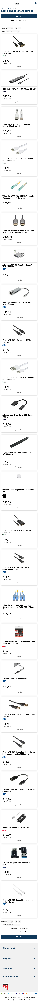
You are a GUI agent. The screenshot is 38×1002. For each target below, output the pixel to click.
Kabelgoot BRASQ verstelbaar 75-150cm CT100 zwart (19, 453)
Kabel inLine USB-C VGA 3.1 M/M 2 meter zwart (16, 531)
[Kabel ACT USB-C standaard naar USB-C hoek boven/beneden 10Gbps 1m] (19, 742)
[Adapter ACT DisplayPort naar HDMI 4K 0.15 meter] (19, 779)
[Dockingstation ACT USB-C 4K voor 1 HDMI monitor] (19, 292)
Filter (20, 16)
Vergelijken (20, 66)
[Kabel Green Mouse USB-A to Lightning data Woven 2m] (19, 367)
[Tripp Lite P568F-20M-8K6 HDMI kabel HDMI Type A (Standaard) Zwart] (19, 220)
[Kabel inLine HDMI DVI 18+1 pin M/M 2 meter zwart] (19, 41)
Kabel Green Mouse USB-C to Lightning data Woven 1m (18, 160)
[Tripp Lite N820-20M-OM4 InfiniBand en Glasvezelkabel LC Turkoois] (19, 186)
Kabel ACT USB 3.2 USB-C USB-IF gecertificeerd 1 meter (16, 569)
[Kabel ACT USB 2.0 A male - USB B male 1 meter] (19, 330)
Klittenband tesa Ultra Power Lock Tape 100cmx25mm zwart (18, 642)
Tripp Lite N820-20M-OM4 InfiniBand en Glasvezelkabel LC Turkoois (18, 197)
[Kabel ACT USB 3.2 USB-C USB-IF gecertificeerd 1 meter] (19, 557)
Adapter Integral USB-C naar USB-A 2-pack (18, 864)
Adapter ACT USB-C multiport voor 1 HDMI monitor (17, 266)
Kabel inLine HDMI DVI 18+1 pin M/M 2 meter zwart (18, 52)
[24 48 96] (10, 28)
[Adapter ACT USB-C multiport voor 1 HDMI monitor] (19, 254)
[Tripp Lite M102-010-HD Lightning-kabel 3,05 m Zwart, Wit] (19, 114)
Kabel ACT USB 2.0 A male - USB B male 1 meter (18, 341)
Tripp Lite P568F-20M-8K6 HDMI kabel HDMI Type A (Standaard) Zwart (18, 231)
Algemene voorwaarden (9, 997)
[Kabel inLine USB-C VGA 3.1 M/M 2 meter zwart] (19, 520)
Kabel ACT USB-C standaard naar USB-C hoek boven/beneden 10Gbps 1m (18, 753)
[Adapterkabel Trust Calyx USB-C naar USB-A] (19, 405)
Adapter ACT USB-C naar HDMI (15, 679)
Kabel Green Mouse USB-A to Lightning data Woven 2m (18, 379)
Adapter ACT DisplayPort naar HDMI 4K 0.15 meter (18, 791)
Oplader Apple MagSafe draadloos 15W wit (18, 490)
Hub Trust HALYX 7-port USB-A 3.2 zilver (19, 89)
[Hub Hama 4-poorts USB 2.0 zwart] (19, 817)
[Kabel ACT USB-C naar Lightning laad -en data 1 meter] (19, 890)
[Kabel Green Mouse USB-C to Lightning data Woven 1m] (19, 148)
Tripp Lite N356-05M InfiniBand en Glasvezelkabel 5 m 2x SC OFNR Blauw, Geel (18, 607)
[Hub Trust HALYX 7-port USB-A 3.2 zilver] (19, 78)
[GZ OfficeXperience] (16, 4)
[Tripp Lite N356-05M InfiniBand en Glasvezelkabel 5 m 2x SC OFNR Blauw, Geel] (19, 595)
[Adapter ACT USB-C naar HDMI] (19, 668)
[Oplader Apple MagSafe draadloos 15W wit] (19, 479)
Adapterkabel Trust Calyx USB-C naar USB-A (17, 416)
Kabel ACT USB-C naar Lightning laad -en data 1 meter (18, 901)
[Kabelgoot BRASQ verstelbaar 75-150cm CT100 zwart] (19, 442)
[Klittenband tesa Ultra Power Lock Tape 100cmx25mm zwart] (19, 631)
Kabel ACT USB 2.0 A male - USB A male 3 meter (18, 715)
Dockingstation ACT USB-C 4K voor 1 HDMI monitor (17, 303)
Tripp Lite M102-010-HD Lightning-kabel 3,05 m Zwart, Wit (16, 125)
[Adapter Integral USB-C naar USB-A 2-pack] (19, 852)
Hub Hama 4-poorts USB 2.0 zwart (16, 827)
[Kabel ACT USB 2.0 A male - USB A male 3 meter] (19, 704)
